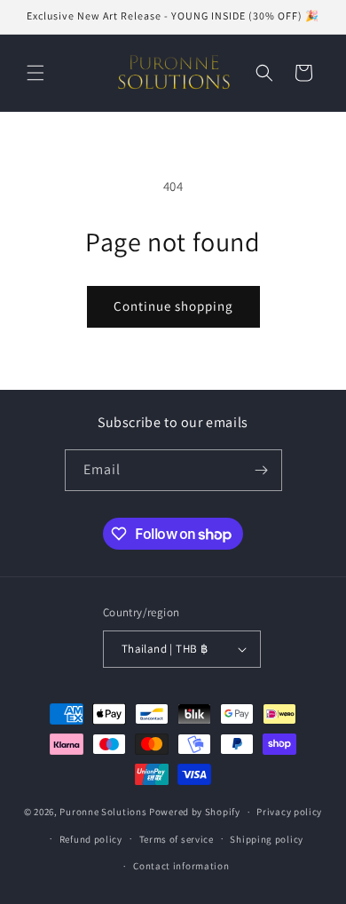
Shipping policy (266, 839)
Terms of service (176, 839)
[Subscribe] (261, 470)
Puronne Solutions (102, 811)
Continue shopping (173, 305)
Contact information (181, 866)
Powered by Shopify (194, 811)
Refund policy (90, 839)
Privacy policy (289, 811)
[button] (35, 72)
